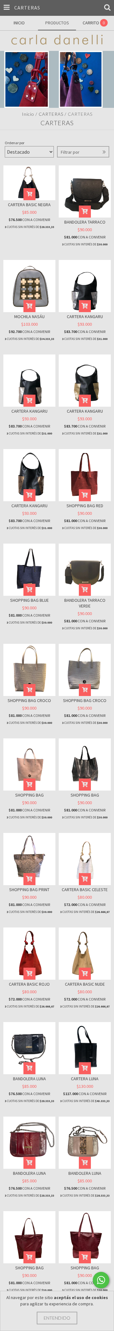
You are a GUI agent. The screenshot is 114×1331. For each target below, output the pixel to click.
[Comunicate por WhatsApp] (101, 1280)
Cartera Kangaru (85, 316)
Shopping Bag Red (84, 505)
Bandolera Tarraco (84, 222)
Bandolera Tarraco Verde (84, 603)
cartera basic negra (29, 204)
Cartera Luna (84, 1078)
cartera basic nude (85, 984)
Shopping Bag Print (29, 889)
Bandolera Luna (29, 1078)
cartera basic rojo (29, 984)
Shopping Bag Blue (29, 600)
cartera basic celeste (85, 889)
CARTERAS (51, 114)
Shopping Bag (29, 795)
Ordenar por (14, 142)
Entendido (57, 1318)
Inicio (28, 114)
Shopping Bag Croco (29, 700)
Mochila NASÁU (29, 316)
